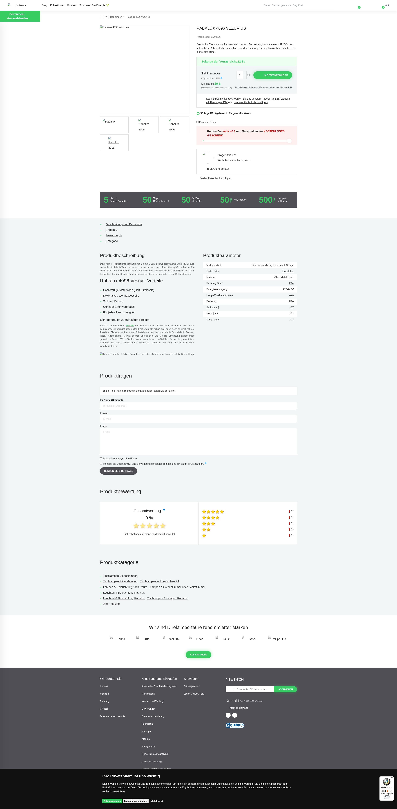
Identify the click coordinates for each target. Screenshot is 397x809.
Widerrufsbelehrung (152, 761)
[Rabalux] (114, 124)
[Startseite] (102, 17)
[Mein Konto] (368, 5)
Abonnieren (285, 689)
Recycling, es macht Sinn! (155, 754)
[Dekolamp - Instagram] (234, 715)
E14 (291, 283)
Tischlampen (115, 17)
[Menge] (241, 75)
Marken (146, 738)
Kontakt (71, 5)
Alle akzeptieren (112, 801)
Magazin (104, 693)
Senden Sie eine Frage (118, 471)
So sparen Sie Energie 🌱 (94, 5)
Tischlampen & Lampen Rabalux (167, 598)
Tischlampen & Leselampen (120, 575)
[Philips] (119, 640)
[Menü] (392, 778)
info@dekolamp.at (218, 168)
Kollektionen (57, 5)
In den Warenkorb (276, 75)
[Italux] (224, 640)
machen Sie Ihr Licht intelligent (251, 102)
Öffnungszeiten (191, 686)
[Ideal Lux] (172, 640)
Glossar (104, 708)
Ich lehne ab (156, 801)
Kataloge (146, 731)
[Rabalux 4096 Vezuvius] (144, 69)
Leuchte (130, 325)
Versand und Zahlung (152, 701)
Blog (44, 5)
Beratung (104, 701)
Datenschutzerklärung (153, 716)
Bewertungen (148, 708)
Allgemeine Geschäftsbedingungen (159, 686)
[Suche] (332, 5)
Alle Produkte (111, 603)
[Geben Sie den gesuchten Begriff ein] (298, 5)
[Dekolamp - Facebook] (228, 715)
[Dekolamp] (20, 5)
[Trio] (145, 640)
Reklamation (148, 693)
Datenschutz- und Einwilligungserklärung (139, 464)
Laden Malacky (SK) (194, 693)
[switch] (387, 797)
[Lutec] (198, 640)
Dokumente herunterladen (113, 716)
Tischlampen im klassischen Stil (159, 581)
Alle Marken (198, 654)
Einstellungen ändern (135, 801)
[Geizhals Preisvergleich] (235, 729)
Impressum (148, 723)
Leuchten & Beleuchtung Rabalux (124, 592)
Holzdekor (288, 271)
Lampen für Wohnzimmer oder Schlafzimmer (177, 587)
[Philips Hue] (277, 640)
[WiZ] (251, 640)
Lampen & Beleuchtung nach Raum (125, 587)
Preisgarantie (148, 746)
